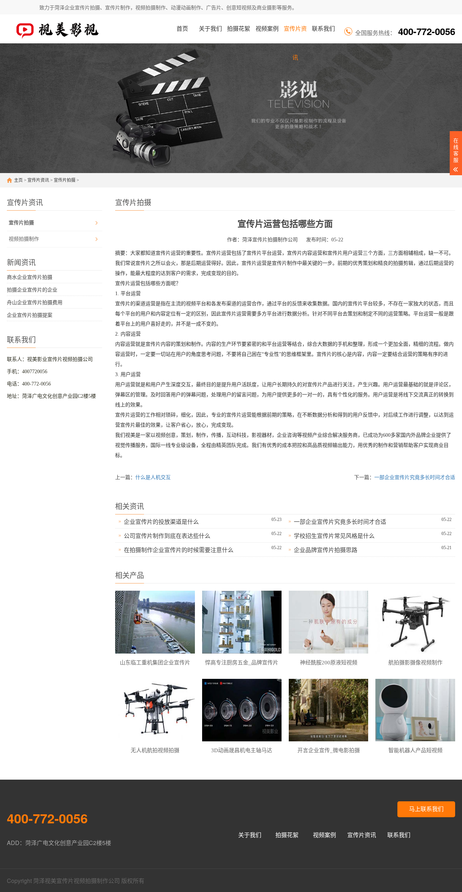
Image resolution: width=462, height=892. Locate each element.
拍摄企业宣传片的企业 (32, 290)
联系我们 (323, 29)
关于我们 (210, 29)
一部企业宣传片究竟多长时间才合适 (414, 477)
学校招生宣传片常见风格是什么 (334, 536)
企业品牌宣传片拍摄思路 (325, 550)
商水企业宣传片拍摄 (29, 277)
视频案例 (267, 29)
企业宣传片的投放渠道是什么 (161, 522)
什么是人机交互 (153, 477)
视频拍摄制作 (24, 239)
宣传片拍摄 (64, 180)
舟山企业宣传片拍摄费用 (34, 302)
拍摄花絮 (238, 29)
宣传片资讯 (295, 34)
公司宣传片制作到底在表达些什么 (167, 536)
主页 (18, 180)
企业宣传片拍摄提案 (29, 315)
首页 (182, 29)
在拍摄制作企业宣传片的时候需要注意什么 (179, 550)
